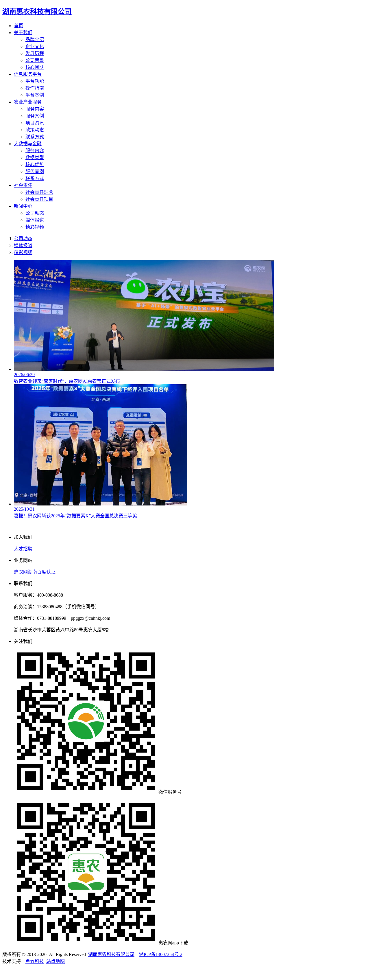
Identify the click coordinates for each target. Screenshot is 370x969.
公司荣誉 (34, 60)
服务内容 (34, 108)
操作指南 (34, 88)
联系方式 (34, 136)
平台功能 (34, 81)
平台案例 (34, 95)
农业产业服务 (28, 102)
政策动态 (34, 129)
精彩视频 (34, 227)
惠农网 (21, 571)
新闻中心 (23, 206)
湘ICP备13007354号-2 (160, 954)
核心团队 (34, 67)
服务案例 (34, 115)
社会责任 (23, 185)
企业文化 (34, 46)
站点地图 (55, 961)
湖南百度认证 (42, 571)
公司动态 (34, 213)
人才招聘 (23, 548)
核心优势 (34, 164)
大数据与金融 (28, 143)
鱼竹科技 (34, 961)
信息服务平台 (28, 74)
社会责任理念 (39, 192)
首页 (18, 25)
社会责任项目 (39, 199)
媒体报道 (34, 220)
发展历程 (34, 53)
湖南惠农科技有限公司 (111, 954)
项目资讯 (34, 122)
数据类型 (34, 157)
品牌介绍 (34, 39)
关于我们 (23, 32)
